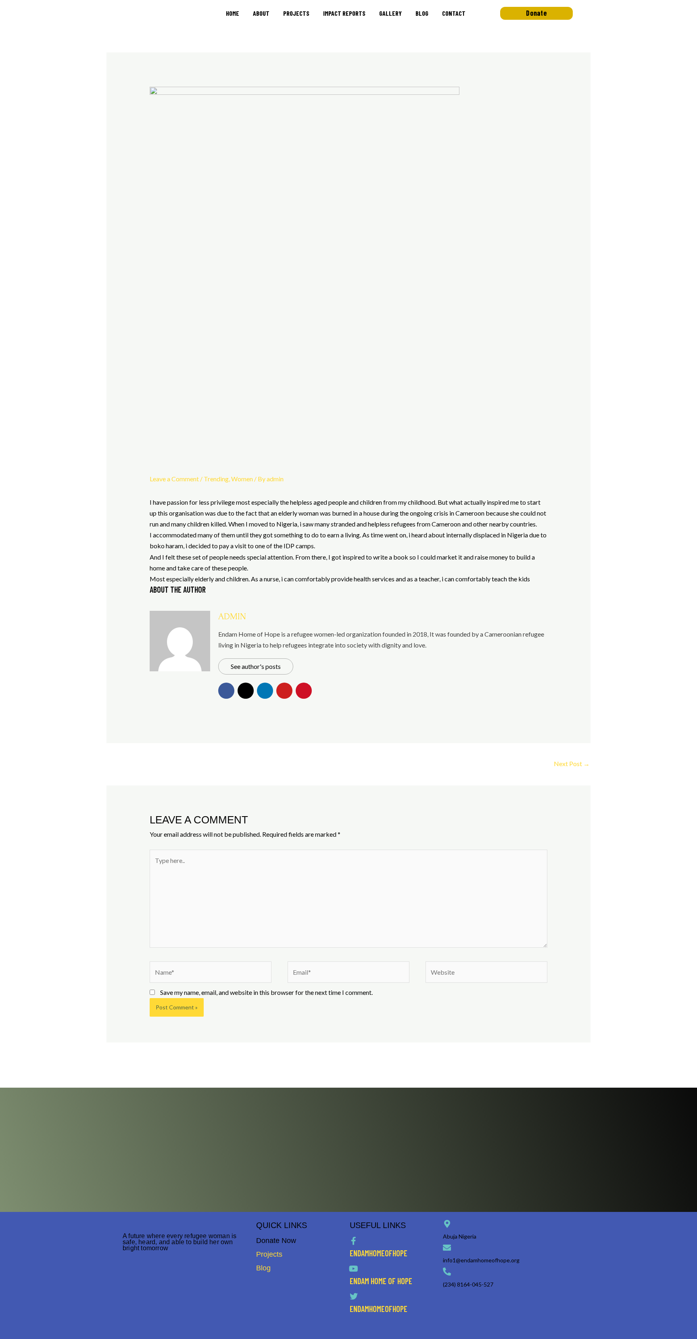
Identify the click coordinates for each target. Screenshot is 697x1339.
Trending (216, 479)
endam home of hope (381, 1281)
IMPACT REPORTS (344, 13)
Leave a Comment (174, 479)
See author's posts (256, 666)
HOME (232, 13)
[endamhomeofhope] (354, 1241)
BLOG (421, 13)
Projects (269, 1254)
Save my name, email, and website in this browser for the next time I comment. (266, 992)
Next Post (572, 763)
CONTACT (453, 13)
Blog (263, 1268)
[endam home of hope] (354, 1269)
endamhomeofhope (378, 1253)
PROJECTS (296, 13)
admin (232, 616)
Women (242, 479)
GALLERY (390, 13)
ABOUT (261, 13)
